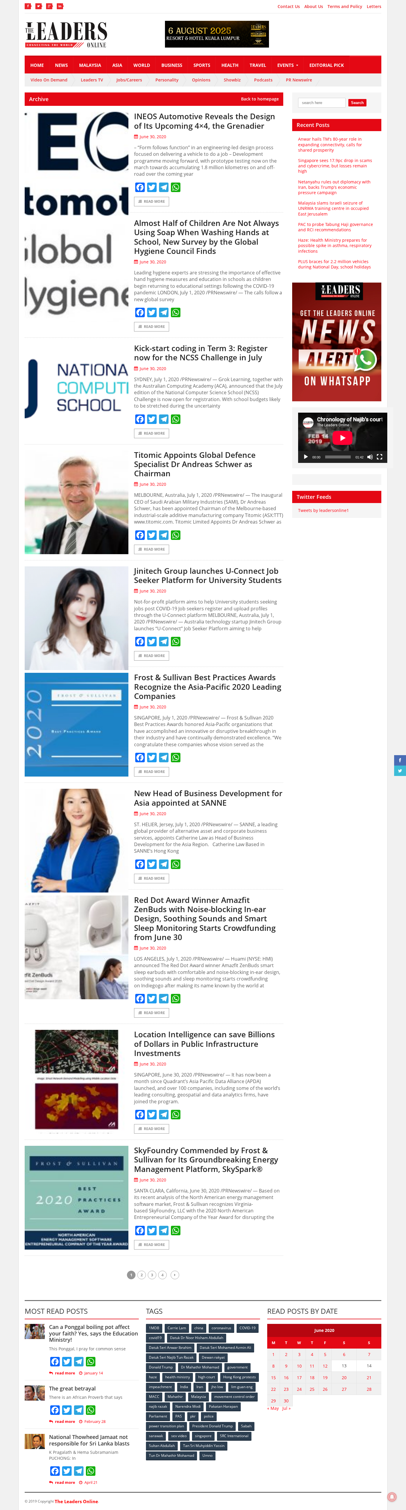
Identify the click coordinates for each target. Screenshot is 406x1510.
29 (273, 1401)
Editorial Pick (326, 65)
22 (273, 1389)
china (198, 1327)
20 (344, 1377)
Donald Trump (161, 1367)
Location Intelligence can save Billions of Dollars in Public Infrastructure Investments (204, 1043)
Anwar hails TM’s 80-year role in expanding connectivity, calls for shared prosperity (330, 144)
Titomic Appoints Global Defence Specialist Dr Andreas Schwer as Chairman (195, 464)
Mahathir (175, 1396)
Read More (154, 201)
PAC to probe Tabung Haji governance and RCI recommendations (335, 226)
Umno (207, 1455)
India (184, 1386)
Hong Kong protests (239, 1376)
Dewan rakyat (213, 1357)
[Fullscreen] (380, 457)
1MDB (154, 1327)
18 (312, 1377)
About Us (313, 6)
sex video (179, 1435)
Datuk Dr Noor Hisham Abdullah (196, 1337)
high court (206, 1376)
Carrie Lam (177, 1327)
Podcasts (263, 80)
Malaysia (90, 65)
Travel (258, 65)
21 (369, 1377)
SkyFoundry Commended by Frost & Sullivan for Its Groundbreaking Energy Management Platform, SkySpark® (206, 1159)
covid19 (155, 1337)
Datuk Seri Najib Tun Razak (171, 1357)
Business (171, 65)
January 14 (93, 1373)
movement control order (234, 1396)
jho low (217, 1386)
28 (369, 1389)
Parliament (158, 1416)
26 (325, 1389)
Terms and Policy (345, 6)
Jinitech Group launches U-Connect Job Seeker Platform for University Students (208, 575)
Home (37, 65)
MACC (154, 1396)
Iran (199, 1386)
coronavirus (221, 1327)
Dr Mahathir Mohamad (200, 1367)
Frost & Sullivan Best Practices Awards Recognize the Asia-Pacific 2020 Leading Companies (207, 686)
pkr (193, 1416)
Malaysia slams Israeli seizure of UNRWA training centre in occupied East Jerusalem (333, 208)
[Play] (306, 457)
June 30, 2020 (153, 136)
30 (286, 1401)
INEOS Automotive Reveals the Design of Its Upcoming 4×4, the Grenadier (204, 121)
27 (344, 1389)
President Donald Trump (212, 1426)
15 (273, 1377)
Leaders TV (92, 80)
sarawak (156, 1435)
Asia (117, 65)
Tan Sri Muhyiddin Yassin (203, 1445)
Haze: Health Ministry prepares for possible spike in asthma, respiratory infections (335, 245)
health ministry (177, 1376)
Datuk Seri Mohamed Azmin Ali (225, 1347)
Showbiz (232, 80)
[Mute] (370, 457)
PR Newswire (299, 80)
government (237, 1367)
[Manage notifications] (392, 1497)
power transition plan (166, 1426)
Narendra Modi (188, 1406)
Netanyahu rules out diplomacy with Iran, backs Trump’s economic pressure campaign (334, 187)
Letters (374, 6)
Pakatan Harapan (223, 1406)
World (141, 65)
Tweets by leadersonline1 (323, 510)
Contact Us (289, 6)
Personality (167, 80)
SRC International (234, 1435)
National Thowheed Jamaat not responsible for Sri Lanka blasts (89, 1440)
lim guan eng (242, 1386)
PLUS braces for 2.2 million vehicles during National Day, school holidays (334, 264)
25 (312, 1389)
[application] (342, 438)
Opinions (201, 80)
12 (325, 1366)
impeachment (160, 1386)
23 (286, 1389)
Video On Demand (49, 80)
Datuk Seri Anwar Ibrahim (170, 1347)
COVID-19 (248, 1327)
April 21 (90, 1482)
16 (286, 1377)
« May (273, 1408)
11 (312, 1366)
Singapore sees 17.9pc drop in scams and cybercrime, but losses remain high (335, 166)
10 (299, 1366)
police (209, 1416)
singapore (203, 1435)
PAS (178, 1416)
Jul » (286, 1408)
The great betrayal (72, 1388)
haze (153, 1376)
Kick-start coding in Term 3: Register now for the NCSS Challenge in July (200, 353)
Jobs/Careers (129, 80)
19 (325, 1377)
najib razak (158, 1406)
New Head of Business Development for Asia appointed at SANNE (208, 798)
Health (229, 65)
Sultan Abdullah (162, 1445)
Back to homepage (260, 99)
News (61, 65)
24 (299, 1389)
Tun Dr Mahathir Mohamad (171, 1455)
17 (299, 1377)
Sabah (246, 1426)
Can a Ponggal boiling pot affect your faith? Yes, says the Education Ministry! (93, 1333)
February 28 (95, 1421)
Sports (201, 65)
